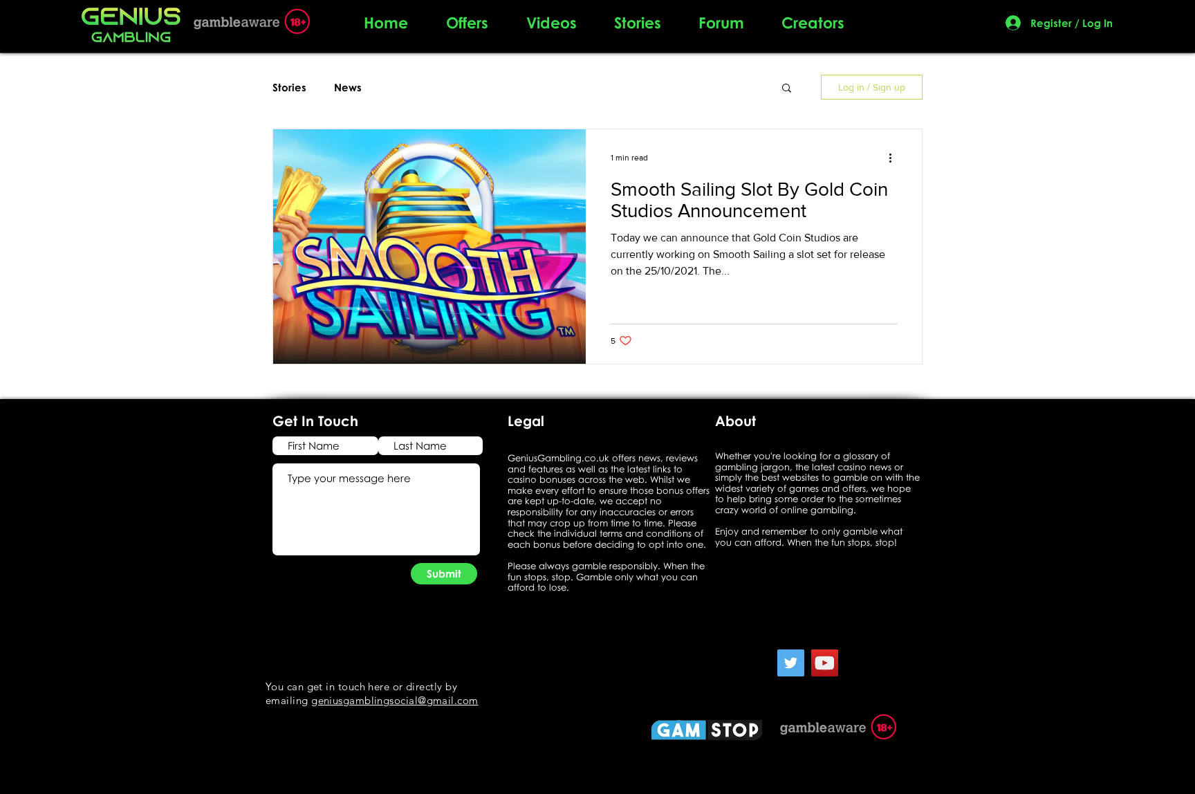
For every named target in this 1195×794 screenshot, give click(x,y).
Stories (289, 87)
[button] (786, 89)
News (348, 87)
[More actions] (895, 157)
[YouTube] (824, 662)
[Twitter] (790, 662)
